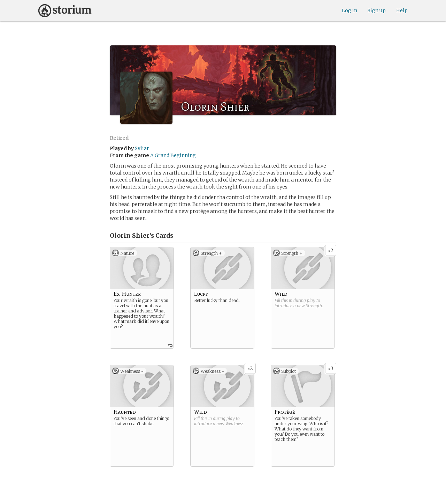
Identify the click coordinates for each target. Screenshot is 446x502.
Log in (349, 10)
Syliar (142, 148)
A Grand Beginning (173, 155)
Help (402, 10)
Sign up (377, 10)
